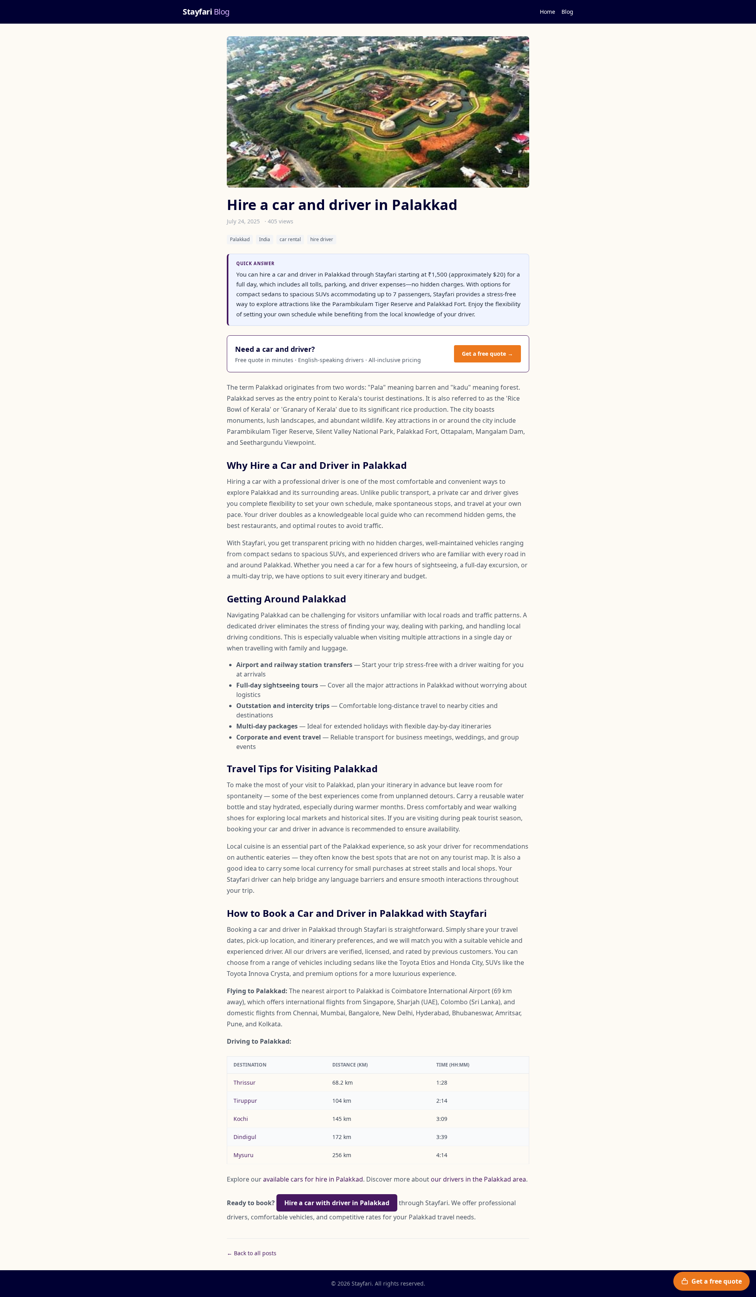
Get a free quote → (487, 353)
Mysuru (243, 1155)
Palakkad (240, 239)
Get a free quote (716, 1281)
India (264, 239)
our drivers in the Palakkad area (478, 1179)
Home (547, 11)
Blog (567, 11)
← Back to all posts (251, 1253)
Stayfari (206, 11)
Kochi (240, 1118)
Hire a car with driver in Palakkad (336, 1203)
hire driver (321, 239)
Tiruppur (245, 1100)
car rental (290, 239)
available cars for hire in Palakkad (313, 1179)
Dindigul (244, 1137)
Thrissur (244, 1082)
